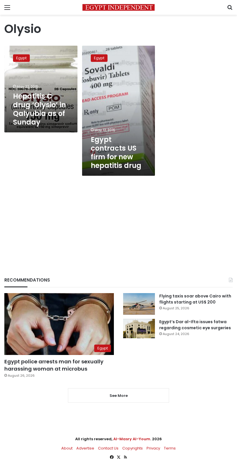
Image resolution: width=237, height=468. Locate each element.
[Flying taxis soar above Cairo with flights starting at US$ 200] (139, 304)
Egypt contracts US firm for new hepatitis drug (116, 152)
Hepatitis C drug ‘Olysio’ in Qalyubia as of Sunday (39, 109)
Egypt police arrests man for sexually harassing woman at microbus (53, 365)
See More (119, 395)
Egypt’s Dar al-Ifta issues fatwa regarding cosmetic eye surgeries (195, 325)
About (67, 448)
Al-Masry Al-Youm (131, 439)
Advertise (85, 448)
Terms (170, 448)
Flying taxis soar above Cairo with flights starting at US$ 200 (195, 299)
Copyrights (132, 448)
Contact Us (108, 448)
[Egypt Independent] (118, 7)
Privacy (153, 448)
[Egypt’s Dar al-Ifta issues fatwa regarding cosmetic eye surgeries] (139, 328)
